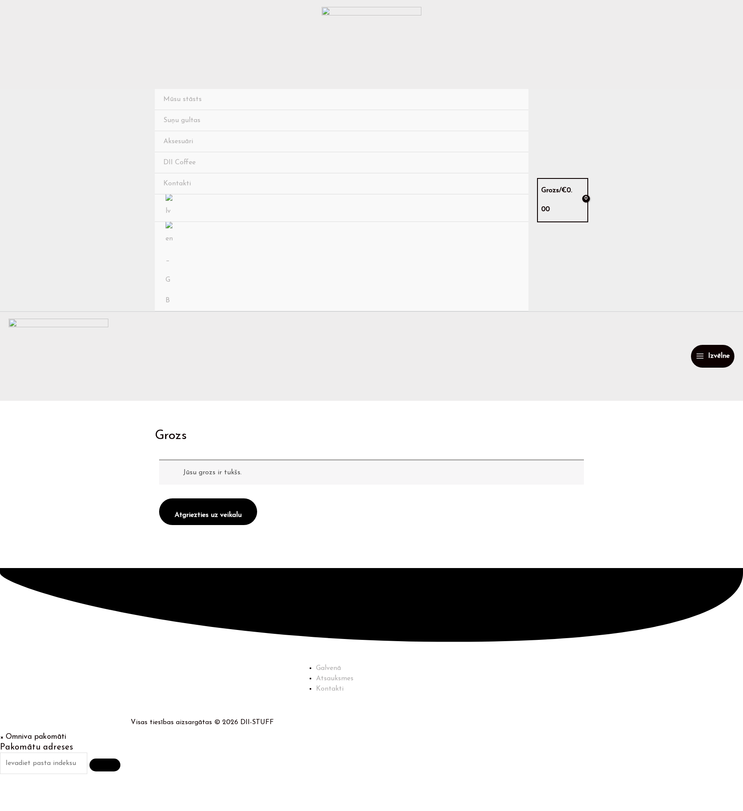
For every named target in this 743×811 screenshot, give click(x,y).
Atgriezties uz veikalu (208, 515)
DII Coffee (179, 162)
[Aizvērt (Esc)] (114, 791)
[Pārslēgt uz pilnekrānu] (48, 791)
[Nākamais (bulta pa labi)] (48, 804)
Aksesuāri (178, 141)
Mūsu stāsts (182, 99)
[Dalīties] (81, 791)
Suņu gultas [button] (181, 120)
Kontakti (177, 183)
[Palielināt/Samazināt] (15, 791)
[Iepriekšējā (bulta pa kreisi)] (15, 804)
